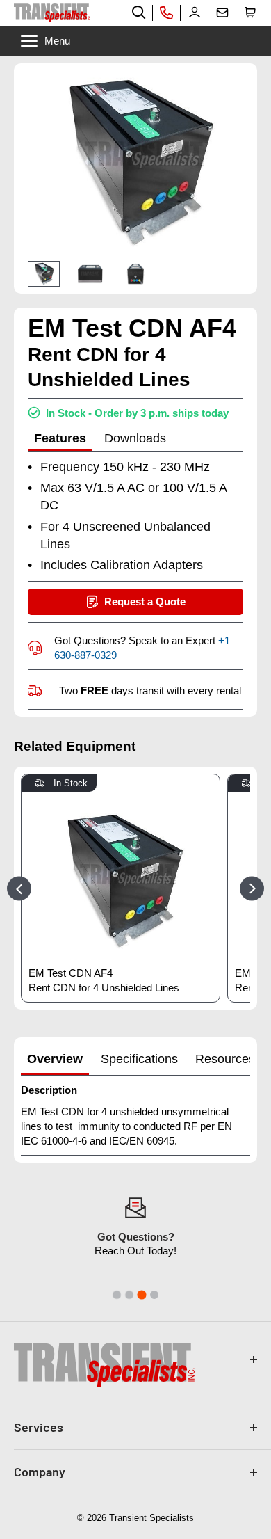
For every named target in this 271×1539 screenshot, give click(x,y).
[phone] (167, 12)
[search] (139, 12)
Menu (57, 41)
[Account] (195, 12)
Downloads (135, 438)
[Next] (252, 888)
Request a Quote (145, 601)
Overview (55, 1059)
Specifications (139, 1059)
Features (60, 438)
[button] (250, 12)
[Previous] (19, 888)
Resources (225, 1059)
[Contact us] (222, 12)
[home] (52, 12)
